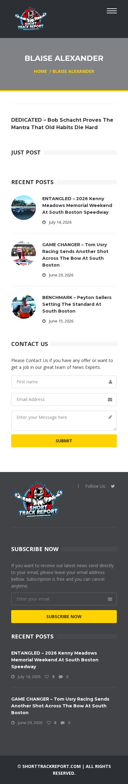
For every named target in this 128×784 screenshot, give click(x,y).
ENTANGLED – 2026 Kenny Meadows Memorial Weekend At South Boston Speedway (77, 205)
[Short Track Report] (30, 18)
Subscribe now (64, 616)
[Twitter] (113, 486)
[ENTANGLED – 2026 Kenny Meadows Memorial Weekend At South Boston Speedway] (23, 207)
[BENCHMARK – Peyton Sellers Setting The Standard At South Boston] (23, 306)
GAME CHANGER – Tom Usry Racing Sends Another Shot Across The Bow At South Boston (60, 705)
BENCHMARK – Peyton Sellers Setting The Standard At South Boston (77, 304)
